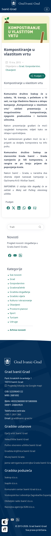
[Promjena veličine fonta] (5, 529)
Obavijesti (11, 69)
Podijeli (37, 75)
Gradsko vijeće (17, 296)
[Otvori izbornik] (46, 9)
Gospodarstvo (32, 66)
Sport (13, 313)
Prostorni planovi (19, 308)
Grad (21, 66)
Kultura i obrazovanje (21, 300)
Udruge (14, 321)
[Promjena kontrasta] (5, 522)
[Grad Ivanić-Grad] (23, 361)
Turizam (14, 317)
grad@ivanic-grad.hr (21, 418)
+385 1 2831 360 (13, 414)
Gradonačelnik (17, 287)
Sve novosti (15, 274)
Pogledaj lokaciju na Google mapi (25, 385)
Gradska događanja (20, 291)
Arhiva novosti (18, 329)
